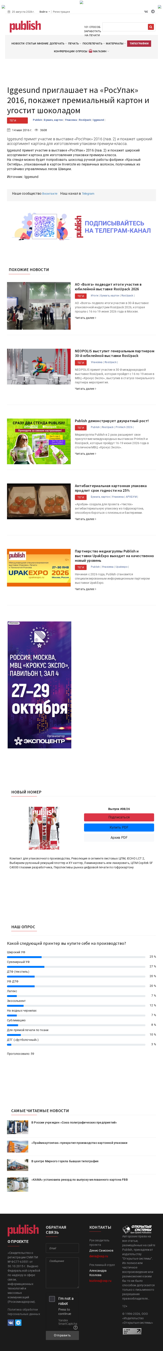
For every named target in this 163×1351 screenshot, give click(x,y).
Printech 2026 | (125, 427)
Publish (38, 119)
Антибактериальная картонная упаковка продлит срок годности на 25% (111, 488)
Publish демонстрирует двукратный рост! (112, 420)
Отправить (62, 1335)
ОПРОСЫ (81, 51)
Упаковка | (97, 362)
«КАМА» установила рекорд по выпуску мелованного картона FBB (79, 1179)
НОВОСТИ (17, 43)
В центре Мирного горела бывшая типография (64, 1161)
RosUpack (85, 119)
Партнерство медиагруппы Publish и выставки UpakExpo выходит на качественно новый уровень (114, 556)
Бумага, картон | (110, 295)
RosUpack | (128, 295)
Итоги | (95, 295)
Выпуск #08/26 (119, 809)
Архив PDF (119, 838)
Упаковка (71, 119)
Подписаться (119, 817)
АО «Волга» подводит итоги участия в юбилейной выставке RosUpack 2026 (108, 286)
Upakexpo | (122, 566)
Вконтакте (49, 193)
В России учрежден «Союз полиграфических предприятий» (74, 1122)
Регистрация (61, 11)
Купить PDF (119, 827)
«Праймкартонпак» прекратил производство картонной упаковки (79, 1142)
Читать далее (85, 318)
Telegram (88, 193)
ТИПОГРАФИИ (139, 43)
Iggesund (99, 119)
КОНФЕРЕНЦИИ (64, 51)
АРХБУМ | (132, 496)
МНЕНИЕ (42, 43)
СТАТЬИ (31, 43)
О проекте (18, 1241)
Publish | (96, 427)
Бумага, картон (53, 119)
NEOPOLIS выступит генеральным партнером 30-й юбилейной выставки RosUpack (114, 353)
